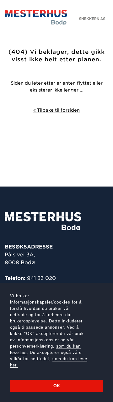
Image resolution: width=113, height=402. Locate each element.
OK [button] (56, 385)
